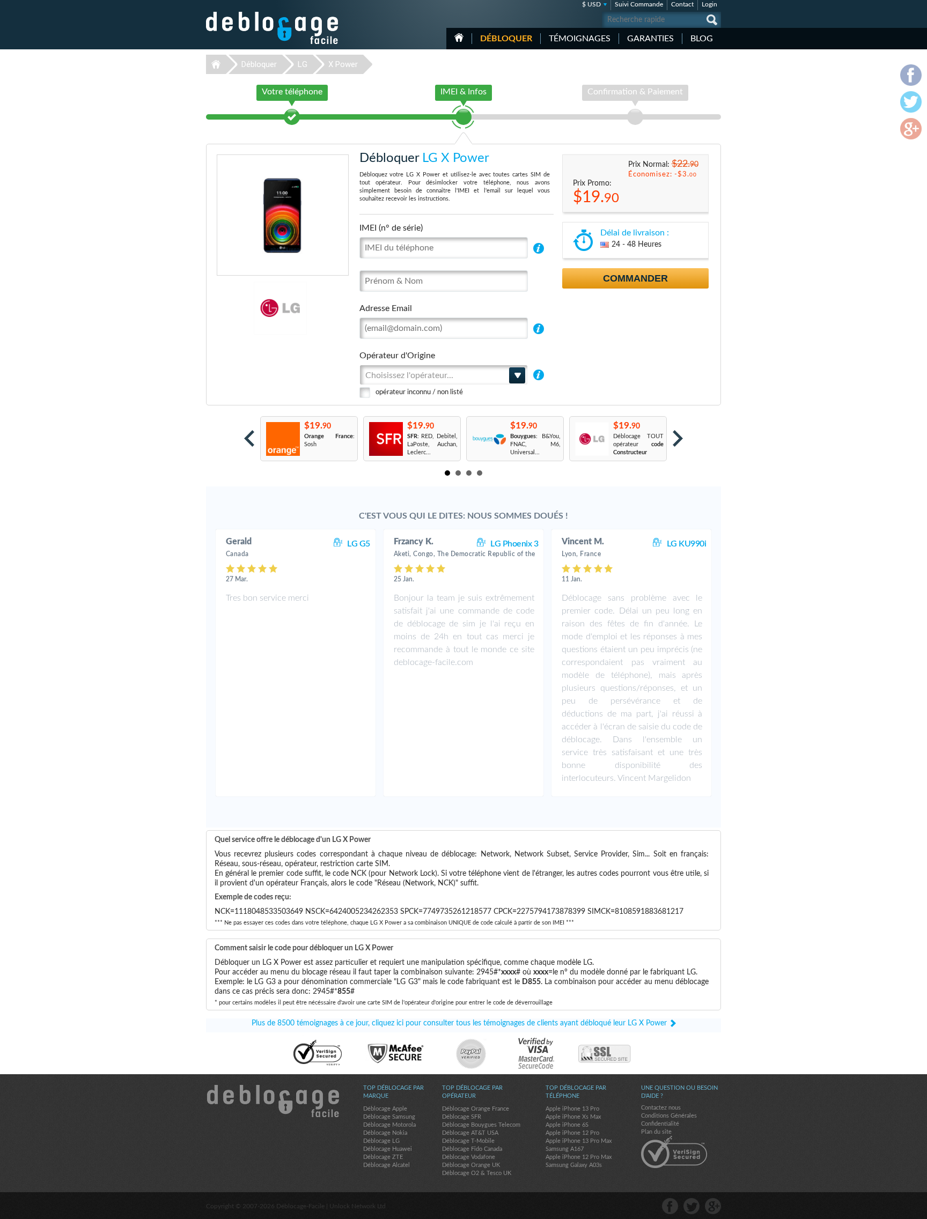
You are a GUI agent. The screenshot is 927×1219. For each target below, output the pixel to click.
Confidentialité (660, 1124)
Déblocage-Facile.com (272, 1101)
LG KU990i (687, 544)
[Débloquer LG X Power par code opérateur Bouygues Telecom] (488, 439)
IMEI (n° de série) (391, 228)
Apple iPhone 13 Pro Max (579, 1141)
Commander (635, 278)
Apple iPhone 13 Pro (572, 1109)
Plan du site (656, 1132)
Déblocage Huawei (387, 1149)
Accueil (459, 37)
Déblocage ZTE (383, 1157)
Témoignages (579, 38)
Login (709, 4)
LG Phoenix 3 (514, 544)
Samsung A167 (565, 1149)
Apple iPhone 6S (567, 1125)
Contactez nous (661, 1108)
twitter (691, 1206)
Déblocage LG (381, 1141)
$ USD (591, 4)
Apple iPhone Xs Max (573, 1117)
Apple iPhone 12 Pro (572, 1133)
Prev (249, 438)
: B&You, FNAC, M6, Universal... (535, 444)
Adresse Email (385, 308)
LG (302, 64)
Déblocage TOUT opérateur (638, 444)
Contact (682, 4)
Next (678, 438)
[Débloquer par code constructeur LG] (591, 439)
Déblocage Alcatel (386, 1165)
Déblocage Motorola (389, 1125)
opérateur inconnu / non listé (419, 392)
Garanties (650, 38)
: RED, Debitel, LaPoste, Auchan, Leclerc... (432, 444)
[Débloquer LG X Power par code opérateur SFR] (385, 439)
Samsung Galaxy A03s (574, 1165)
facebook (670, 1206)
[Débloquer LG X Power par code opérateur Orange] (282, 439)
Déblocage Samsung (389, 1117)
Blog (701, 38)
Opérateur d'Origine (397, 355)
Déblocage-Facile (272, 28)
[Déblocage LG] (243, 308)
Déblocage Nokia (385, 1133)
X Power (343, 64)
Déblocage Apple (385, 1109)
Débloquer (506, 38)
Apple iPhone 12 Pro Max (579, 1157)
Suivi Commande (639, 4)
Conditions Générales (669, 1116)
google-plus (713, 1206)
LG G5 (358, 544)
